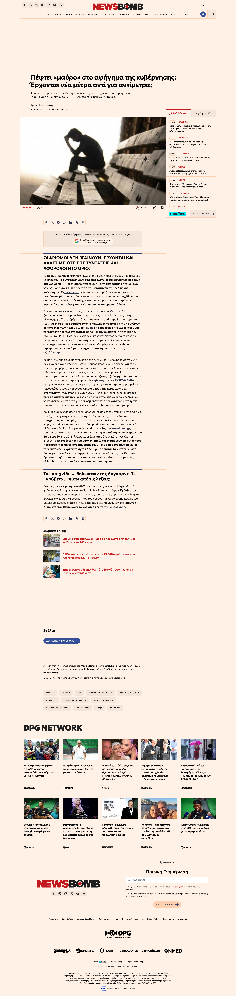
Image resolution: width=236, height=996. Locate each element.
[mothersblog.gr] (151, 951)
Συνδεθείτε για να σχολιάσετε (62, 640)
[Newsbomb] (68, 884)
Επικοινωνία (168, 919)
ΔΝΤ (79, 693)
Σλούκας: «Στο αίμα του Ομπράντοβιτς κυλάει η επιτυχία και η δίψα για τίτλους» (37, 829)
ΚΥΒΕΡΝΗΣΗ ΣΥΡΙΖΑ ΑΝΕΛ (101, 693)
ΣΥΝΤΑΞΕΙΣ (51, 700)
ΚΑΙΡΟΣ (148, 14)
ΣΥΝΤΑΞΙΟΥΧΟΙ (82, 708)
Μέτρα (99, 708)
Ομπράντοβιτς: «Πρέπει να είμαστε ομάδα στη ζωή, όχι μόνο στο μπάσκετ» (78, 769)
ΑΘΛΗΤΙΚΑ (124, 14)
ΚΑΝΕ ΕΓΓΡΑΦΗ (164, 904)
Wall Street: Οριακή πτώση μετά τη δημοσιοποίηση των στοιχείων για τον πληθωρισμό (187, 144)
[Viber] (36, 5)
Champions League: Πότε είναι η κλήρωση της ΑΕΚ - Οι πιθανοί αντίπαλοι (189, 159)
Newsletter (67, 677)
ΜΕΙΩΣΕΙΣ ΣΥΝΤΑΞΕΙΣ (103, 700)
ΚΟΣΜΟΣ (112, 14)
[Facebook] (24, 5)
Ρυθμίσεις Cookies (130, 919)
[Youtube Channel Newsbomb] (54, 5)
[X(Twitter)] (30, 5)
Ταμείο (88, 327)
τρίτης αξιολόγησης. (113, 507)
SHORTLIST (176, 14)
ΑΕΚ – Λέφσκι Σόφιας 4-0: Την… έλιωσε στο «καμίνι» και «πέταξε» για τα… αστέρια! (190, 198)
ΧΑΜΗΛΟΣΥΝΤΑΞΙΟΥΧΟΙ (57, 708)
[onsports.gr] (85, 951)
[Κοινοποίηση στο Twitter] (52, 222)
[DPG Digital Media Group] (118, 934)
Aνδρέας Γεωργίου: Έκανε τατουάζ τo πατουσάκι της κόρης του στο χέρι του (187, 172)
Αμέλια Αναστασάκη (42, 105)
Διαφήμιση (182, 919)
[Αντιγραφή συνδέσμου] (155, 208)
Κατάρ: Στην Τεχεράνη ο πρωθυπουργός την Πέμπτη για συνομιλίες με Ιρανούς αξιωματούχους (190, 129)
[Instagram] (42, 5)
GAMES (187, 14)
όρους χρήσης (177, 887)
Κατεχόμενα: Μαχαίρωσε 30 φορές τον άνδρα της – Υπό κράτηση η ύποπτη (188, 185)
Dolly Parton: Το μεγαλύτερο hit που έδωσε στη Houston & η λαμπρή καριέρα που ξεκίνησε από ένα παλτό (78, 831)
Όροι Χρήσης (67, 919)
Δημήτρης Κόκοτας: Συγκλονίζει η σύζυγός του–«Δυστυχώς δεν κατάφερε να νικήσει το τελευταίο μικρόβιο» (154, 772)
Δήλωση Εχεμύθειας (86, 919)
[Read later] (162, 208)
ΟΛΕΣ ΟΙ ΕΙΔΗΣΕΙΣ (54, 14)
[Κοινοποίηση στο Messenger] (58, 222)
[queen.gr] (107, 951)
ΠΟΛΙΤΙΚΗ (79, 14)
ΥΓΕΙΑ (103, 14)
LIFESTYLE (137, 14)
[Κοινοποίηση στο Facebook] (46, 222)
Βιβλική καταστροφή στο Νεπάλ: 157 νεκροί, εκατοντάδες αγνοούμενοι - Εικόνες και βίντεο (39, 770)
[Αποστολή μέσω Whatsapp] (64, 222)
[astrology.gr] (129, 951)
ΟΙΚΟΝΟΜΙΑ (92, 14)
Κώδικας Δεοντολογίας (108, 919)
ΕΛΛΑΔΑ (68, 14)
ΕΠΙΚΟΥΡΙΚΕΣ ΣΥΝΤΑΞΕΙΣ (75, 700)
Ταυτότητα (53, 919)
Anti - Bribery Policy (150, 919)
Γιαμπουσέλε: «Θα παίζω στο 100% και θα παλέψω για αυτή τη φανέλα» (195, 828)
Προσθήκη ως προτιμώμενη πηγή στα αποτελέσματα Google (95, 241)
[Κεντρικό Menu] (211, 14)
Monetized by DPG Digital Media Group (127, 962)
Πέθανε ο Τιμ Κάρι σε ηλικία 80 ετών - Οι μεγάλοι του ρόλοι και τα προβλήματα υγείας (118, 829)
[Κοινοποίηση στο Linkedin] (70, 222)
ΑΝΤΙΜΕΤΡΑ (115, 708)
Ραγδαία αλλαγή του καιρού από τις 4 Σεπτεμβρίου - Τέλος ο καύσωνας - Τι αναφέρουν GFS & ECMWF (196, 772)
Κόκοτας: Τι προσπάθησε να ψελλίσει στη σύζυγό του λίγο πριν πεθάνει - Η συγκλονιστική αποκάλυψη (155, 831)
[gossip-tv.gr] (63, 951)
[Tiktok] (48, 5)
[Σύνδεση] (203, 14)
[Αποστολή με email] (83, 222)
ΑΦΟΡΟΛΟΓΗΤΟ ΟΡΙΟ (129, 693)
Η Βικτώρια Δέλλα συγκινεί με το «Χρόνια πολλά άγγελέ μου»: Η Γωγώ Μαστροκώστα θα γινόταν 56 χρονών (118, 772)
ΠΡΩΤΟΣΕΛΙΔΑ (161, 14)
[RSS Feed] (61, 5)
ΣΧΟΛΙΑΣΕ (144, 208)
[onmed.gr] (173, 951)
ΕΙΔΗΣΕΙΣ (50, 693)
